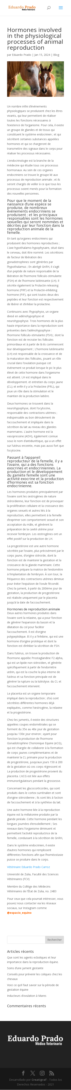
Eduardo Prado (21, 55)
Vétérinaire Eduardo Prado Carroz (28, 867)
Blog (56, 55)
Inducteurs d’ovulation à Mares (26, 996)
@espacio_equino (19, 913)
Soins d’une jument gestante (25, 968)
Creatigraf (39, 1080)
